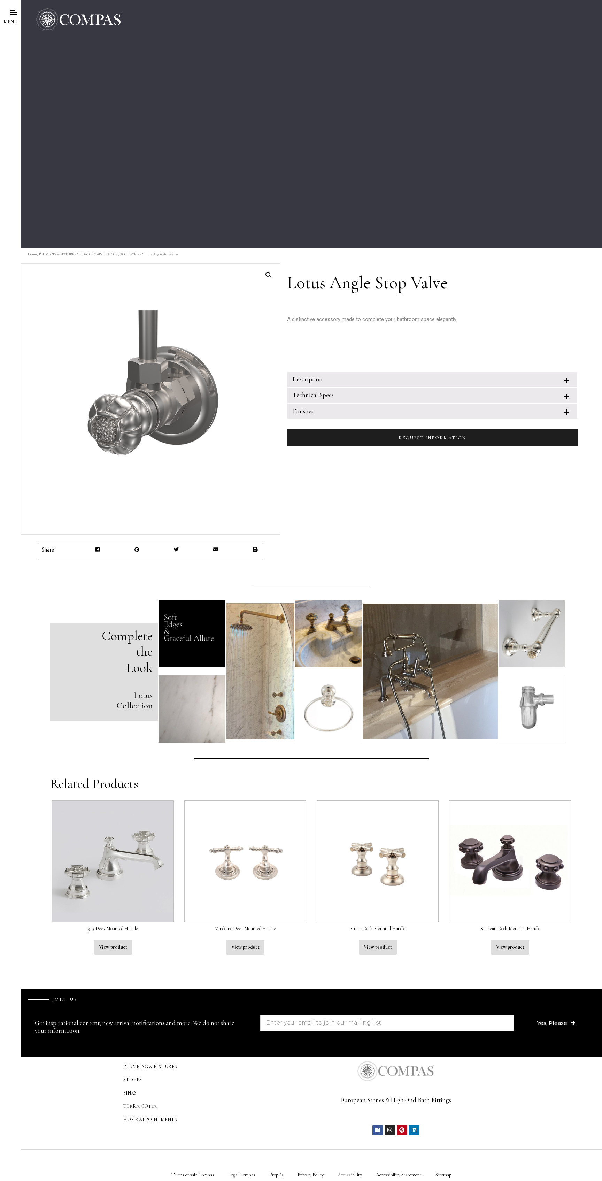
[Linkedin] (414, 1130)
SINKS (130, 1093)
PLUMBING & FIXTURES (57, 254)
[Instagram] (390, 1130)
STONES (132, 1080)
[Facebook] (377, 1130)
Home (32, 254)
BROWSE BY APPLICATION (98, 254)
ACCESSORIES (130, 254)
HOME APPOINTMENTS (150, 1119)
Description (308, 379)
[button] (98, 550)
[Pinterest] (402, 1130)
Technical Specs (313, 395)
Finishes (303, 411)
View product (113, 947)
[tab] (432, 379)
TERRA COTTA (140, 1106)
